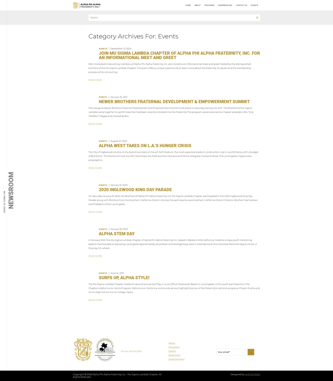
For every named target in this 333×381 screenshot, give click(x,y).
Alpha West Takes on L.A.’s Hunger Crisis (145, 145)
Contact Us (241, 5)
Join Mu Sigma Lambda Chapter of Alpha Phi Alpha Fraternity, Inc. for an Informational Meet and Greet (179, 55)
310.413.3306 (135, 351)
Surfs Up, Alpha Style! (124, 277)
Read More (95, 80)
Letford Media (252, 374)
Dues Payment (176, 359)
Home (188, 5)
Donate (254, 5)
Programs (209, 5)
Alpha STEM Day (117, 233)
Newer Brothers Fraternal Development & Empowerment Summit (174, 101)
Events (103, 48)
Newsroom (174, 355)
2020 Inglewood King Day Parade (135, 189)
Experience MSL (225, 5)
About (198, 5)
